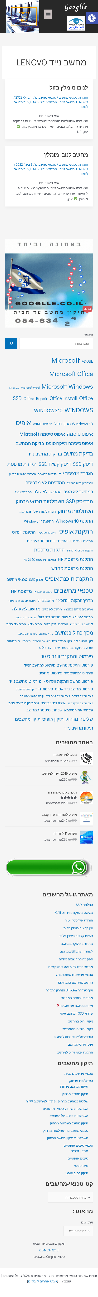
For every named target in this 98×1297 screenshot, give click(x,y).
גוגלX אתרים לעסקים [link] (42, 1281)
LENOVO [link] (82, 102)
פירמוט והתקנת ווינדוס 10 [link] (67, 656)
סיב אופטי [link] (81, 1166)
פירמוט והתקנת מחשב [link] (75, 664)
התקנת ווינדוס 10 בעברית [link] (47, 540)
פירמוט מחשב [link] (50, 672)
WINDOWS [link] (78, 410)
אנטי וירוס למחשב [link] (80, 1044)
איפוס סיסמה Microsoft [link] (42, 434)
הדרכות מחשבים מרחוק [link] (22, 474)
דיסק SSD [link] (83, 464)
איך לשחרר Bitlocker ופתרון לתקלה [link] (69, 990)
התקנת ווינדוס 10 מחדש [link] (80, 550)
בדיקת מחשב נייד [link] (45, 453)
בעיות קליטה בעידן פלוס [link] (76, 936)
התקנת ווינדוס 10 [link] (81, 541)
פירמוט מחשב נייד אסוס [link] (74, 689)
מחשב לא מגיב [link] (52, 609)
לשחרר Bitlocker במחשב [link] (76, 951)
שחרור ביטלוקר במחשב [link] (77, 944)
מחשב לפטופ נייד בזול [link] (77, 617)
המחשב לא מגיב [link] (78, 491)
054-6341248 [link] (49, 1250)
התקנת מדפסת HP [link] (75, 559)
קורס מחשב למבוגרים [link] (57, 696)
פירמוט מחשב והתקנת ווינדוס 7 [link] (68, 681)
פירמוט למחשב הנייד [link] (39, 665)
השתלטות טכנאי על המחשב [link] (68, 1116)
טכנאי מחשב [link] (17, 579)
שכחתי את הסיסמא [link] (78, 710)
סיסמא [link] (26, 641)
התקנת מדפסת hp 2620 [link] (40, 559)
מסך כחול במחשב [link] (74, 632)
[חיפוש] (11, 343)
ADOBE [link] (87, 361)
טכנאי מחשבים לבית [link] (78, 1073)
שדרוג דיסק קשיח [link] (53, 703)
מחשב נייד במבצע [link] (26, 617)
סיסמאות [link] (13, 641)
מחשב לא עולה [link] (26, 609)
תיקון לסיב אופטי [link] (76, 1173)
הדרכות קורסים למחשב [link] (80, 483)
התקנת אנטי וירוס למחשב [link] (75, 1052)
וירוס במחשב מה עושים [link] (76, 1006)
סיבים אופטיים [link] (78, 1158)
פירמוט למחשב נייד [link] (78, 673)
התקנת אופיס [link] (76, 531)
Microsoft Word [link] (30, 387)
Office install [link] (63, 398)
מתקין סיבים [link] (79, 1151)
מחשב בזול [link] (46, 600)
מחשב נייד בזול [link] (49, 617)
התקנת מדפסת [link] (49, 549)
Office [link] (86, 398)
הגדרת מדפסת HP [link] (76, 473)
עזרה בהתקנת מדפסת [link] (77, 647)
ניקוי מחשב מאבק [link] (27, 633)
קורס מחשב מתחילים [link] (32, 696)
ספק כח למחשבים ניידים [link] (76, 959)
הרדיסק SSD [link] (79, 501)
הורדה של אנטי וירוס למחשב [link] (73, 1037)
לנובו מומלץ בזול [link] (68, 87)
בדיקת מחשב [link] (78, 453)
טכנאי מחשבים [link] (73, 590)
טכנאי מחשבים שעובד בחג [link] (74, 975)
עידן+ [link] (56, 648)
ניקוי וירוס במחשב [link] (80, 1021)
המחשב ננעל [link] (23, 492)
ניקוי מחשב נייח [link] (62, 641)
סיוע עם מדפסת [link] (41, 641)
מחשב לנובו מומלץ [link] (66, 154)
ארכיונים (87, 1222)
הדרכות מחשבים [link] (47, 474)
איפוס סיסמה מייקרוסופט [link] (69, 443)
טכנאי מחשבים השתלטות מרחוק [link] (65, 1130)
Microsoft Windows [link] (67, 386)
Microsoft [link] (66, 360)
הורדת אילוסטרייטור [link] (79, 920)
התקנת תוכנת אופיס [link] (69, 578)
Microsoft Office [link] (71, 373)
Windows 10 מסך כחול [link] (73, 423)
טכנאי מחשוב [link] (68, 97)
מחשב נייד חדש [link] (81, 624)
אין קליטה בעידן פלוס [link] (78, 928)
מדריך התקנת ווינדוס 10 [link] (74, 600)
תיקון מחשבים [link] (27, 719)
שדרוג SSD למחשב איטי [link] (76, 1013)
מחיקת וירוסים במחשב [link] (77, 998)
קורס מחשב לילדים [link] (82, 696)
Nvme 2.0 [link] (14, 387)
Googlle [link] (75, 7)
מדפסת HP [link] (21, 591)
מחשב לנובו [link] (67, 102)
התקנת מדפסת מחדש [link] (72, 568)
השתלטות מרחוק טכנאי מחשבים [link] (65, 1108)
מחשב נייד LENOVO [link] (43, 102)
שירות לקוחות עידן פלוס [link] (24, 703)
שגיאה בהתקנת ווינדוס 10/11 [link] (73, 913)
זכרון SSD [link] (36, 579)
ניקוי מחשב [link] (46, 633)
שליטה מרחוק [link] (79, 719)
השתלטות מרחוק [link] (75, 511)
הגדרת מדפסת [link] (22, 464)
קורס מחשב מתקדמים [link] (80, 703)
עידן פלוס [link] (45, 648)
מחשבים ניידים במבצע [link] (78, 609)
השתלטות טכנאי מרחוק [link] (40, 501)
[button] (48, 14)
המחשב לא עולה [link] (48, 491)
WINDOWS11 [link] (43, 424)
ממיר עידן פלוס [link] (16, 624)
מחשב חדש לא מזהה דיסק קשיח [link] (70, 967)
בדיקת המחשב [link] (30, 443)
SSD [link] (17, 398)
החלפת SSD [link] (84, 905)
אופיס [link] (23, 422)
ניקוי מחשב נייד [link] (83, 641)
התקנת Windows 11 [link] (39, 521)
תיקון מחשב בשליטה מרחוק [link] (69, 1123)
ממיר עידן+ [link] (35, 624)
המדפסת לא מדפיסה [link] (45, 482)
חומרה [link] (83, 97)
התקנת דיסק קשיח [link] (47, 532)
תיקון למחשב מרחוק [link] (74, 1086)
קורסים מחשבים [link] (25, 689)
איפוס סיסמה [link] (80, 434)
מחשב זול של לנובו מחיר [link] (22, 601)
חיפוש (88, 335)
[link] (92, 18)
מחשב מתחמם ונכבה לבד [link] (75, 982)
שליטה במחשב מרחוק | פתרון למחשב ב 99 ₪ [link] (57, 1101)
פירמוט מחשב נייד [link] (25, 681)
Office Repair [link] (36, 398)
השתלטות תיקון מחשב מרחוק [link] (67, 1138)
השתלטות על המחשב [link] (37, 511)
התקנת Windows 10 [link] (74, 521)
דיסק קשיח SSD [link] (55, 464)
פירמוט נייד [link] (44, 689)
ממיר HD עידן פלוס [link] (56, 624)
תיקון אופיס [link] (53, 719)
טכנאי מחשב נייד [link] (43, 591)
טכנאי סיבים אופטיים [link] (78, 1145)
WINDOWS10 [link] (48, 410)
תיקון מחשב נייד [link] (78, 728)
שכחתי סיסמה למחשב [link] (44, 710)
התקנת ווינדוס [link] (24, 532)
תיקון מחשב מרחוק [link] (75, 1094)
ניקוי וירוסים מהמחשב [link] (77, 1029)
